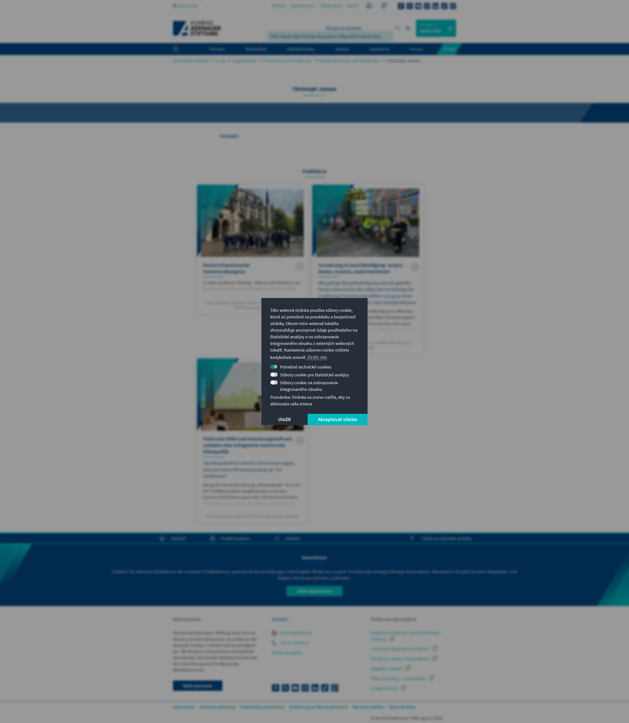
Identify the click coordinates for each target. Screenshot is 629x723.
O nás (220, 60)
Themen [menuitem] (217, 49)
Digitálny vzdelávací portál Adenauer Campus (405, 636)
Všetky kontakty (287, 652)
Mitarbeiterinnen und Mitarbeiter (349, 60)
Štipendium (331, 5)
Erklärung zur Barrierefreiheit (318, 707)
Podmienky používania (262, 707)
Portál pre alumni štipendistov (400, 659)
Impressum (184, 707)
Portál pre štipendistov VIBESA (400, 649)
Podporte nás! (385, 688)
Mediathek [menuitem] (255, 49)
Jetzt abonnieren (314, 591)
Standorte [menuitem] (379, 49)
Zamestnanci (302, 5)
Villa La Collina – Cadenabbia (399, 678)
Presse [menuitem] (416, 49)
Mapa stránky (402, 707)
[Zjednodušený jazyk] (369, 6)
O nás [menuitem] (449, 49)
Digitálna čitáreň (387, 668)
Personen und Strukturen (288, 60)
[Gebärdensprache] (384, 6)
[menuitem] (180, 49)
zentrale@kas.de (295, 633)
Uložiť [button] (284, 419)
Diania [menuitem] (342, 49)
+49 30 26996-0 (293, 643)
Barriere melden (368, 707)
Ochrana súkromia (217, 707)
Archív (352, 5)
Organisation (244, 60)
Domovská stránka (190, 60)
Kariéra (279, 5)
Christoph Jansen (403, 60)
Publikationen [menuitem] (301, 49)
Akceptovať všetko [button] (337, 419)
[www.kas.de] (197, 28)
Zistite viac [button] (317, 357)
